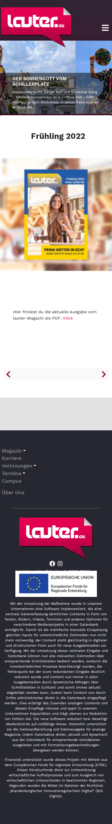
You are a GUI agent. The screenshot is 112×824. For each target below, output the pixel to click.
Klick (68, 318)
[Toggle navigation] (105, 28)
